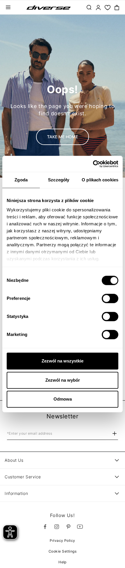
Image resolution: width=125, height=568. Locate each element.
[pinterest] (68, 526)
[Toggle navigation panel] (8, 7)
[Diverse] (48, 8)
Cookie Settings (62, 551)
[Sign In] (98, 7)
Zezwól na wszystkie (62, 360)
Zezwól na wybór (62, 380)
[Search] (88, 7)
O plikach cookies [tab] (100, 179)
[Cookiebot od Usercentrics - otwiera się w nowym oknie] (92, 164)
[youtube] (79, 526)
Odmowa (62, 399)
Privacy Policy (62, 540)
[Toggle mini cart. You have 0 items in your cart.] (116, 7)
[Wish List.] (107, 7)
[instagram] (56, 526)
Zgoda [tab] (21, 179)
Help (62, 562)
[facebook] (45, 526)
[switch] (110, 298)
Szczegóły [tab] (58, 179)
